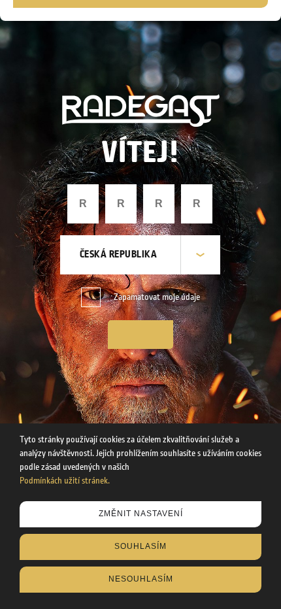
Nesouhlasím (140, 579)
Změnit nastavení (141, 513)
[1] (140, 334)
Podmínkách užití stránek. (65, 481)
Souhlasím (140, 546)
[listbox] (140, 254)
